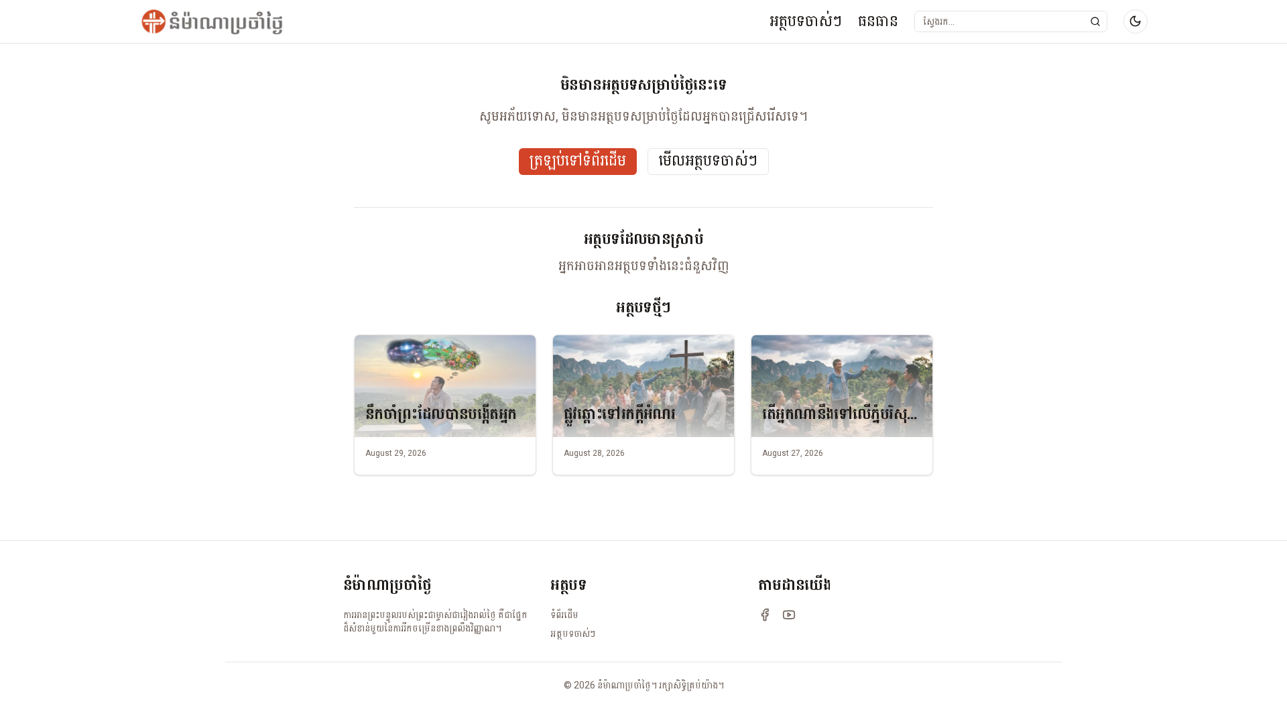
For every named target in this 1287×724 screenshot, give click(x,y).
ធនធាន (878, 21)
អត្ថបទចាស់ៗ (806, 21)
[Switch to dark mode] (1135, 21)
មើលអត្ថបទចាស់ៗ (708, 161)
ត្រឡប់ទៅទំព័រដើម (578, 161)
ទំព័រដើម (564, 614)
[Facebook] (765, 614)
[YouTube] (789, 614)
